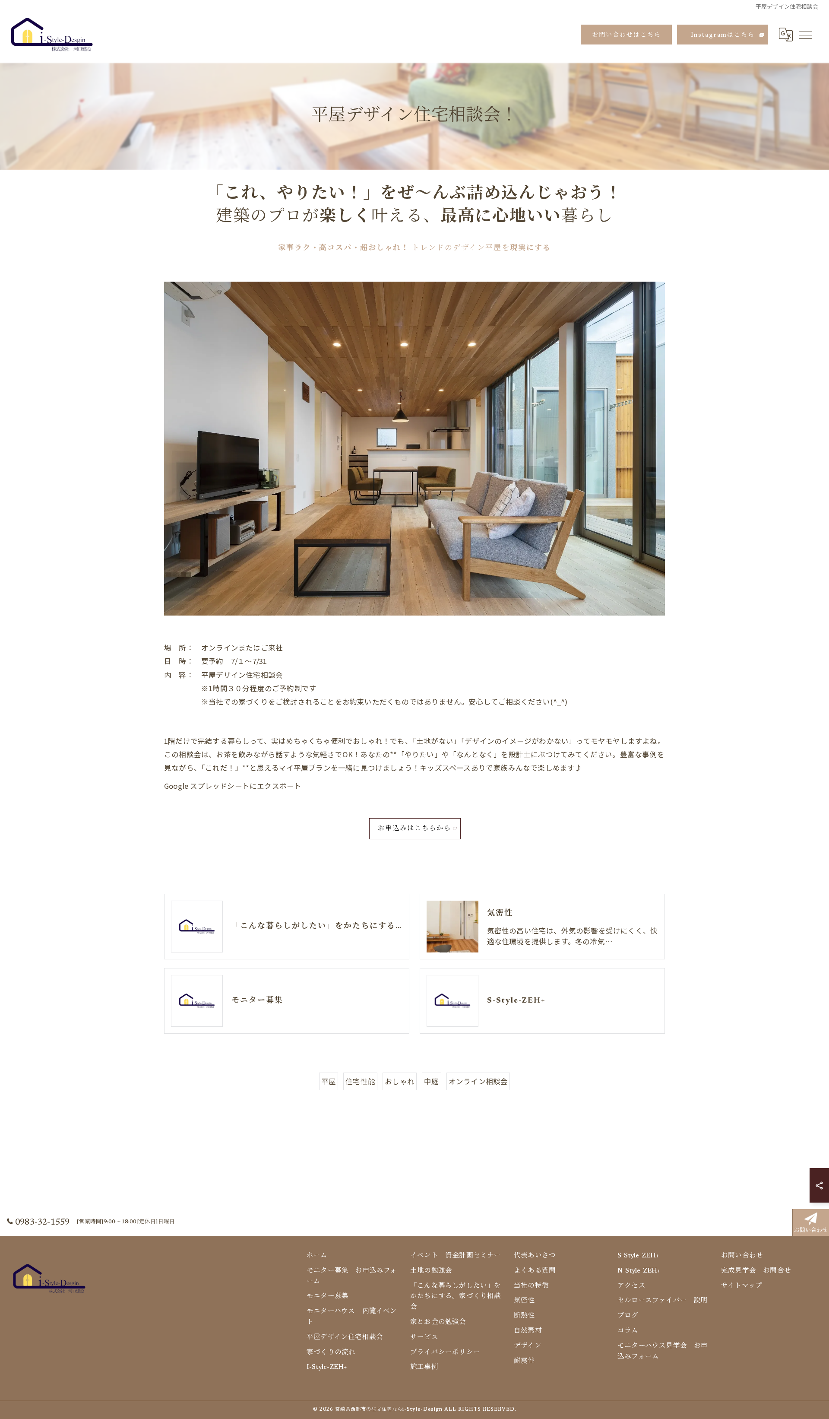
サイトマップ (741, 1286)
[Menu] (805, 34)
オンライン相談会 (478, 1081)
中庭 (431, 1081)
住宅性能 (360, 1081)
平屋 (328, 1081)
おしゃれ (399, 1081)
